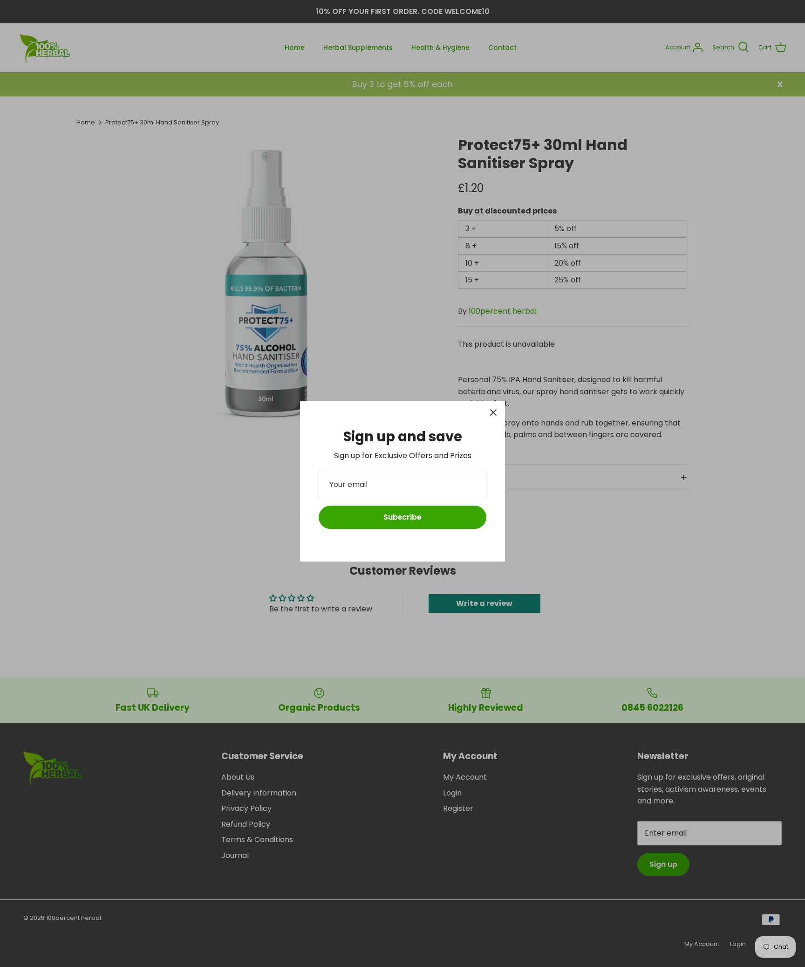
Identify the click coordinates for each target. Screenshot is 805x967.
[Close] (493, 412)
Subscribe (402, 517)
